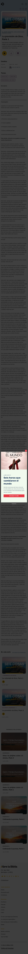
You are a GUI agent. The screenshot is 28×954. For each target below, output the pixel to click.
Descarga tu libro (14, 495)
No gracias (14, 503)
